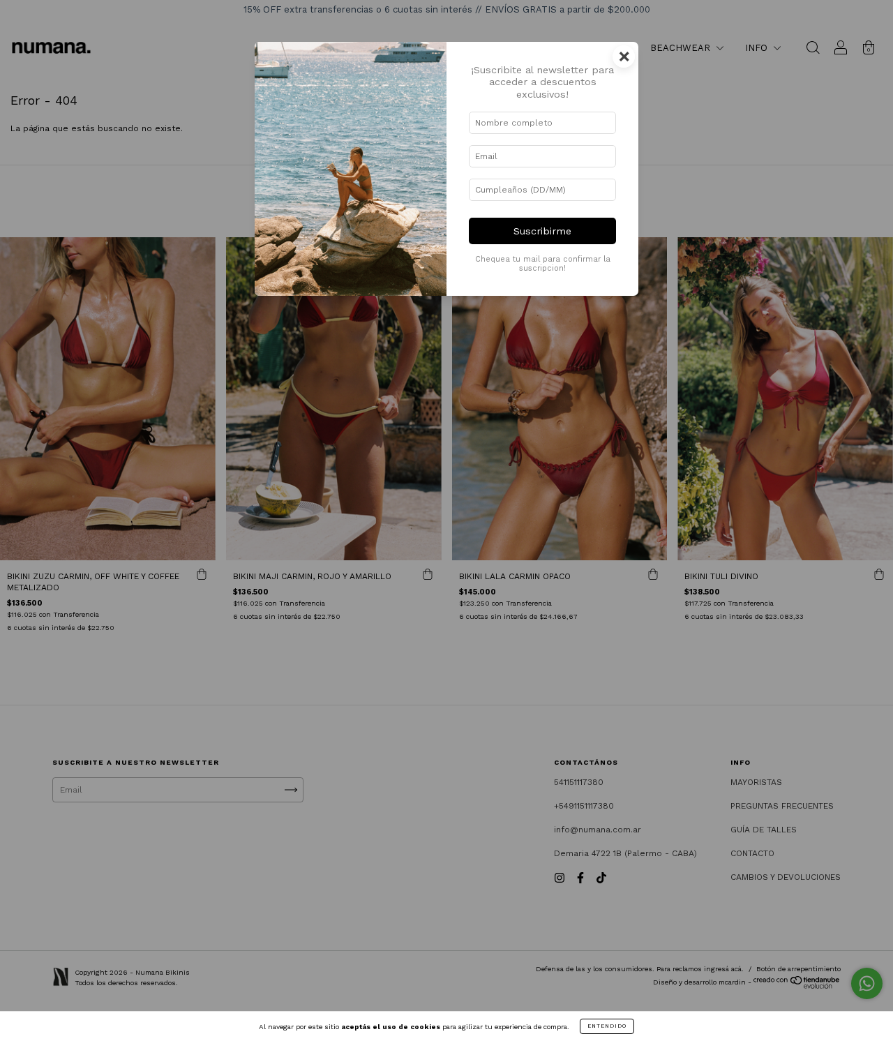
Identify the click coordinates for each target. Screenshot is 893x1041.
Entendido (606, 1026)
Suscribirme (542, 231)
